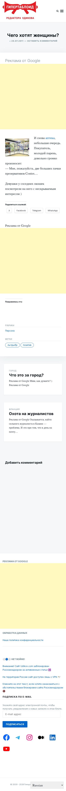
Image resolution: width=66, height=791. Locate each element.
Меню (61, 11)
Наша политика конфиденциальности (23, 640)
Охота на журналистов (31, 413)
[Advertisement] (33, 96)
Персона (10, 330)
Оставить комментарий (42, 41)
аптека (50, 138)
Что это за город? (26, 375)
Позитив (27, 345)
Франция (14, 409)
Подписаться (15, 724)
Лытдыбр (12, 345)
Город (12, 370)
